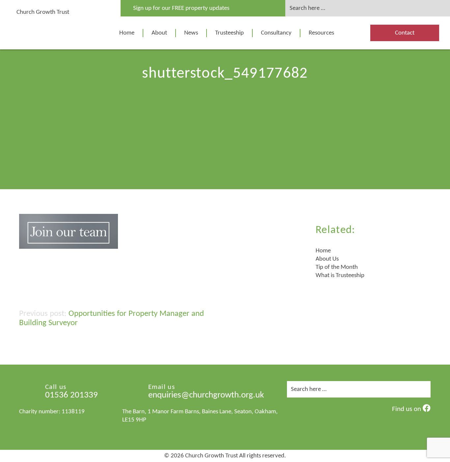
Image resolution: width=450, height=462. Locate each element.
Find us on (407, 409)
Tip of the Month (337, 267)
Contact (404, 33)
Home (126, 33)
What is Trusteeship (340, 275)
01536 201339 (71, 395)
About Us (327, 259)
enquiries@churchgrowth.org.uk (206, 395)
